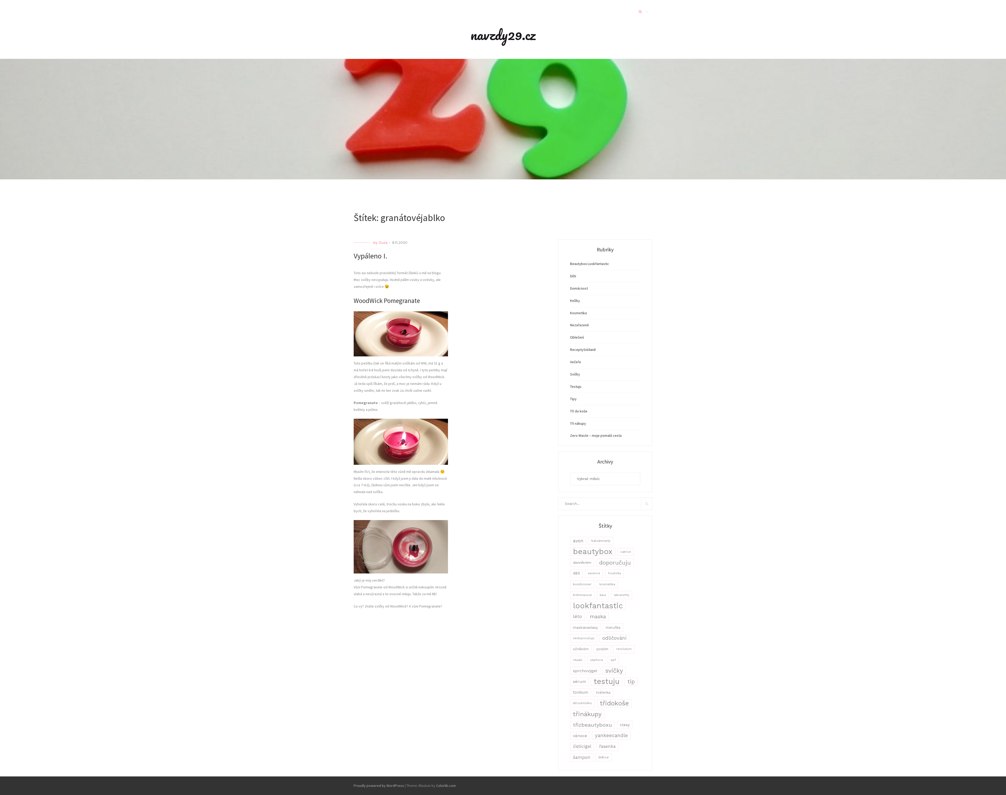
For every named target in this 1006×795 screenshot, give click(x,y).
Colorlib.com (446, 785)
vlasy (625, 724)
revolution (624, 649)
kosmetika (607, 584)
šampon (582, 757)
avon (578, 540)
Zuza (383, 242)
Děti (573, 276)
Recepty (576, 349)
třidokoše (614, 703)
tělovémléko (582, 703)
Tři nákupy (578, 423)
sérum (579, 681)
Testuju (575, 386)
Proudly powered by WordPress (379, 785)
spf (613, 660)
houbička (614, 573)
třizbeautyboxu (592, 725)
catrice (625, 552)
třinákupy (587, 714)
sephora (596, 660)
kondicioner (582, 584)
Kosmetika (578, 313)
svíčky (614, 670)
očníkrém (581, 649)
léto (577, 616)
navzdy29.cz (503, 34)
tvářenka (603, 692)
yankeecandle (611, 735)
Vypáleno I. (370, 256)
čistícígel (582, 746)
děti (576, 573)
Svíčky (575, 374)
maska (598, 617)
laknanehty (621, 595)
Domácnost (579, 288)
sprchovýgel (585, 670)
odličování (614, 638)
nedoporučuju (583, 638)
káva (603, 595)
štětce (603, 757)
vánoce (580, 735)
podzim (602, 649)
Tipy (573, 398)
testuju (607, 681)
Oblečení (577, 337)
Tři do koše (578, 411)
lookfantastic (598, 606)
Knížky (575, 300)
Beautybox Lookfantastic (589, 263)
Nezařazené (579, 325)
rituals (577, 660)
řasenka (607, 746)
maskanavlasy (585, 627)
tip (631, 681)
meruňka (613, 627)
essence (594, 573)
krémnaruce (582, 595)
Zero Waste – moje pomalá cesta (596, 435)
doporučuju (615, 562)
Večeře (575, 362)
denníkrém (582, 562)
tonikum (580, 692)
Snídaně (589, 349)
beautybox (593, 552)
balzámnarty (600, 541)
